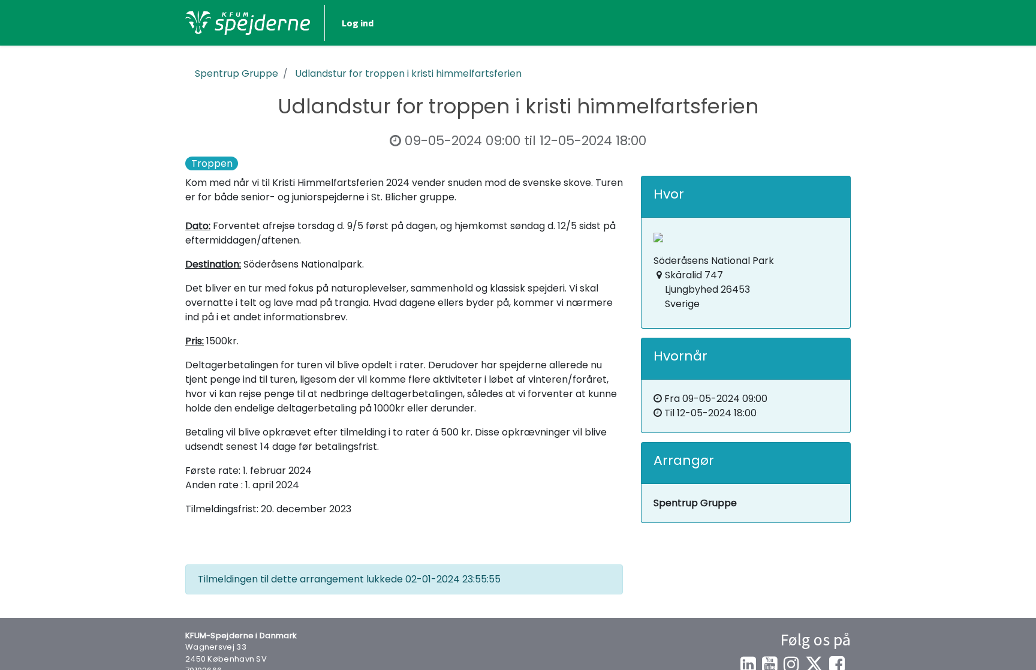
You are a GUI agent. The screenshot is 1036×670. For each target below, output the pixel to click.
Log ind (358, 23)
